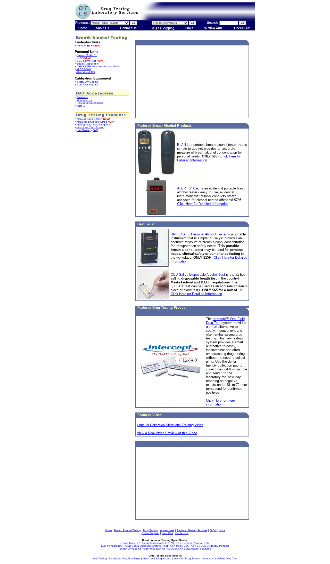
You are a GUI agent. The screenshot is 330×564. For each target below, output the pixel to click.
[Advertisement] (192, 81)
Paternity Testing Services (192, 530)
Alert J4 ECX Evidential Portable (210, 545)
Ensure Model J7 (87, 55)
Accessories (167, 530)
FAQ (95, 130)
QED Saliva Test (87, 60)
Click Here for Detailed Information (202, 204)
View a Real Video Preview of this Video (167, 433)
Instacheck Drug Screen (90, 127)
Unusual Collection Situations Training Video (170, 425)
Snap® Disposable (88, 63)
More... (81, 105)
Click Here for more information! (220, 402)
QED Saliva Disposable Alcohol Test (198, 274)
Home (82, 28)
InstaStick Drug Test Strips (91, 121)
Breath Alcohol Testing (127, 530)
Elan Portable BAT (112, 545)
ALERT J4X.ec (188, 188)
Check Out (242, 28)
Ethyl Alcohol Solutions (197, 548)
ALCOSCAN (83, 69)
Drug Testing (150, 530)
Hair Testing (83, 130)
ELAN (80, 58)
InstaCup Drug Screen (89, 118)
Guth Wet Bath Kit (87, 84)
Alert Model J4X (85, 72)
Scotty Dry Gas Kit (87, 81)
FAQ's (213, 530)
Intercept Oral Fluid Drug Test (93, 124)
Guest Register (150, 533)
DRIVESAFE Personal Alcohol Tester (98, 66)
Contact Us (128, 28)
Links (189, 28)
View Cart (214, 28)
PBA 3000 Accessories (90, 102)
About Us (102, 28)
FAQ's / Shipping (162, 28)
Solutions (82, 97)
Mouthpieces (84, 100)
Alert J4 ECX (85, 45)
